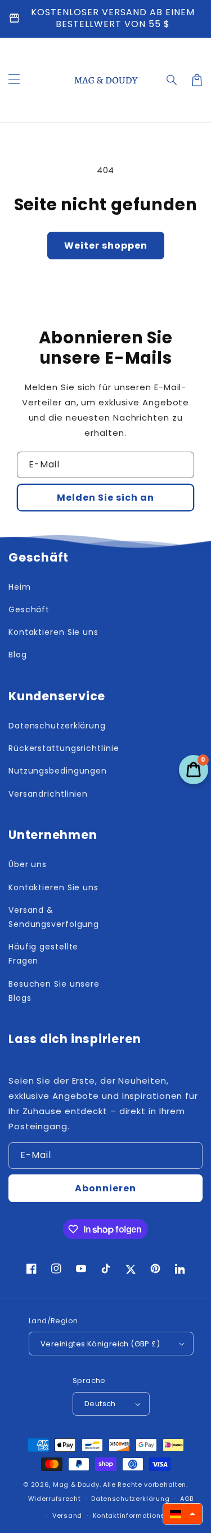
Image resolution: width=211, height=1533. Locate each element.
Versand (67, 1515)
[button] (172, 80)
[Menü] (14, 80)
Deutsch (100, 1403)
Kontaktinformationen (131, 1515)
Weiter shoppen (105, 245)
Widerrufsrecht (54, 1498)
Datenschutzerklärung (130, 1498)
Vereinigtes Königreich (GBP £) (100, 1343)
